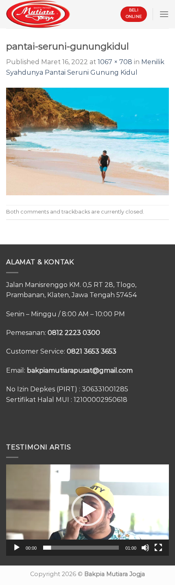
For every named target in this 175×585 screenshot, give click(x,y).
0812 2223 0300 (74, 333)
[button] (87, 510)
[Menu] (164, 14)
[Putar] (17, 548)
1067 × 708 (115, 62)
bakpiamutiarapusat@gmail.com (80, 370)
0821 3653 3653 (91, 351)
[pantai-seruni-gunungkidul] (87, 141)
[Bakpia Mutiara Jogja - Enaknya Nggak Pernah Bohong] (38, 14)
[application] (87, 510)
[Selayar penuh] (158, 548)
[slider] (81, 548)
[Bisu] (145, 548)
